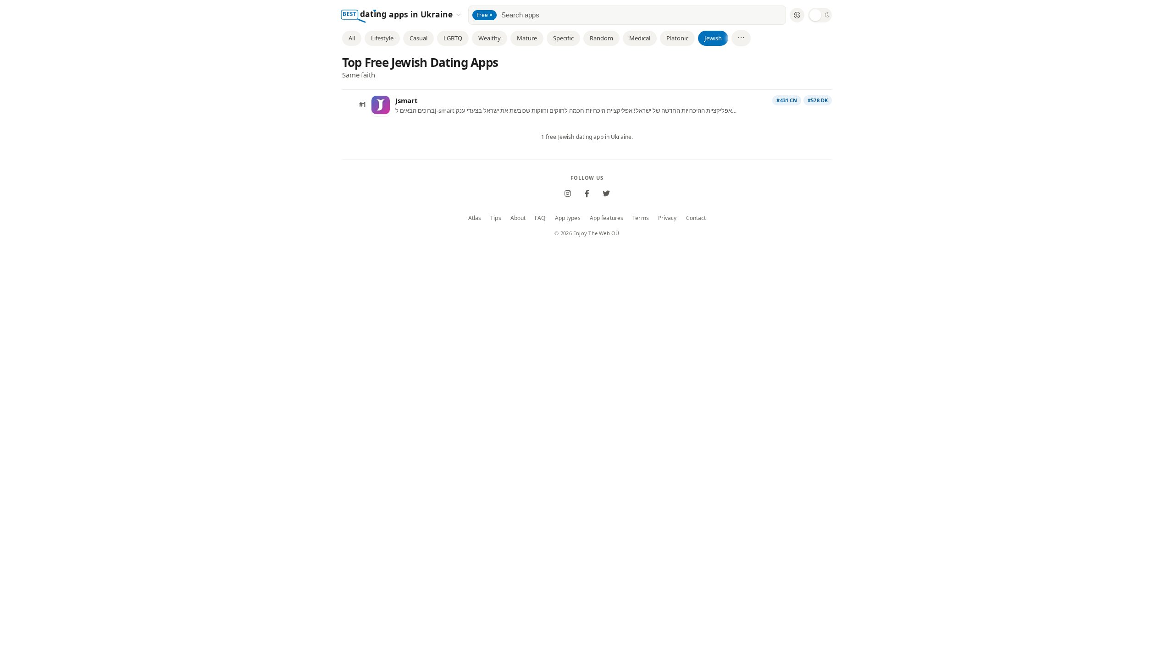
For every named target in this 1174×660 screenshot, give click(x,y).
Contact (696, 218)
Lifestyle (382, 38)
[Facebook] (587, 193)
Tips (495, 218)
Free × (484, 15)
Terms (640, 218)
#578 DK (818, 100)
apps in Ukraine (422, 14)
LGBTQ (452, 38)
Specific (563, 38)
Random (601, 38)
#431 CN (786, 100)
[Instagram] (567, 193)
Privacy (667, 218)
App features (606, 218)
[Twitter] (606, 193)
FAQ (540, 218)
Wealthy (489, 38)
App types (568, 218)
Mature (527, 38)
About (518, 218)
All (352, 38)
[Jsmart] (380, 105)
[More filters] (741, 38)
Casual (418, 38)
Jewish (713, 38)
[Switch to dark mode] (820, 15)
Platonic (677, 38)
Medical (639, 38)
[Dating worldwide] (797, 15)
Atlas (475, 218)
